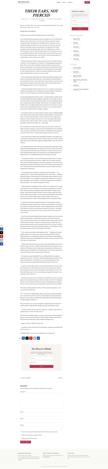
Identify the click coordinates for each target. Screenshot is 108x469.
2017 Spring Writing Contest (54, 19)
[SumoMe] (38, 338)
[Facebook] (23, 338)
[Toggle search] (82, 2)
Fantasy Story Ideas (81, 456)
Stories (59, 2)
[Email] (34, 338)
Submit (87, 2)
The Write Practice (21, 455)
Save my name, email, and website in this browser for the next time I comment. (40, 431)
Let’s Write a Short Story (22, 456)
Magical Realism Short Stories (57, 455)
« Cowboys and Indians (25, 378)
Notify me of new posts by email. (29, 438)
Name (22, 412)
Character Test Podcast (32, 456)
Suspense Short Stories (47, 455)
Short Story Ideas (71, 455)
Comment (23, 391)
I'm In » (41, 366)
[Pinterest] (30, 338)
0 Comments (42, 20)
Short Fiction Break (23, 2)
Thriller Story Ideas (73, 456)
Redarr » (61, 378)
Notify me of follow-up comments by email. (32, 435)
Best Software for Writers (27, 458)
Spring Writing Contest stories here (31, 27)
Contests (70, 2)
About (64, 2)
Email (22, 418)
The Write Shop (28, 455)
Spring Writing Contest (38, 19)
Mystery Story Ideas (78, 455)
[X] (27, 338)
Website (22, 425)
